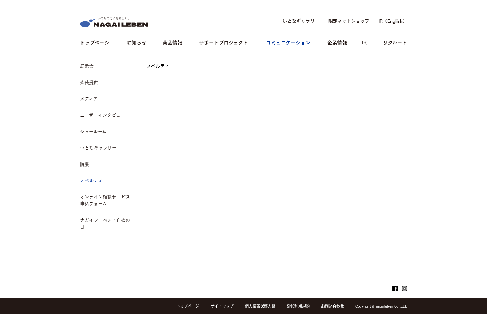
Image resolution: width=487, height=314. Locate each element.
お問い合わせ (332, 306)
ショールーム (93, 131)
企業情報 (337, 42)
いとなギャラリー (301, 21)
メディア (89, 98)
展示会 (87, 66)
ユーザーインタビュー (102, 115)
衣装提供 (89, 82)
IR (364, 42)
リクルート (395, 42)
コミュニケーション (288, 42)
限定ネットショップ (348, 21)
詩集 (84, 164)
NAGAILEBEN (114, 22)
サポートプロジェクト (223, 42)
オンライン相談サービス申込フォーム (105, 200)
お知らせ (136, 42)
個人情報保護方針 (260, 306)
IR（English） (393, 21)
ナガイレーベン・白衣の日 (105, 223)
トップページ (94, 42)
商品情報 (172, 42)
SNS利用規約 (298, 306)
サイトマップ (222, 306)
